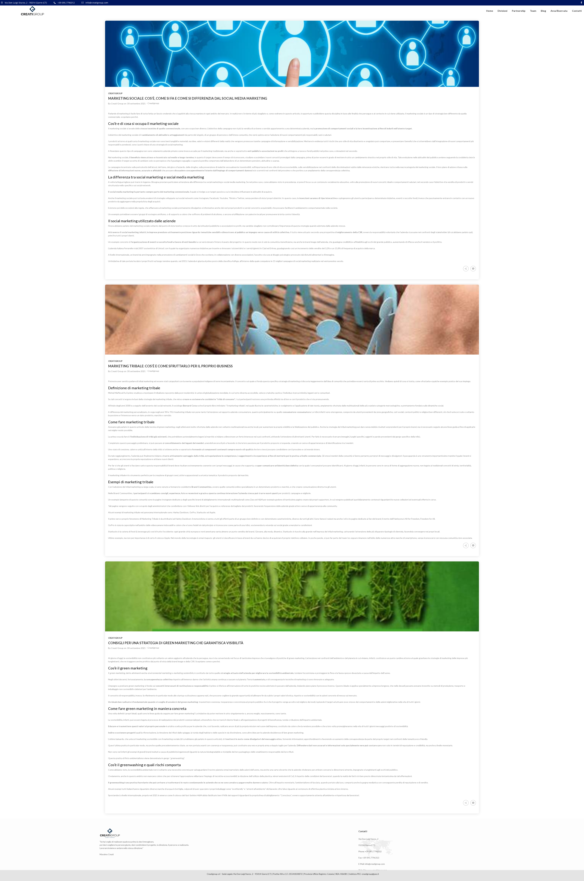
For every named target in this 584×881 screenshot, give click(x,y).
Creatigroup (115, 93)
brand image (178, 661)
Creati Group (117, 103)
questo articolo (137, 427)
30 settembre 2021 (136, 103)
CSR (192, 661)
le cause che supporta (243, 465)
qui (470, 232)
